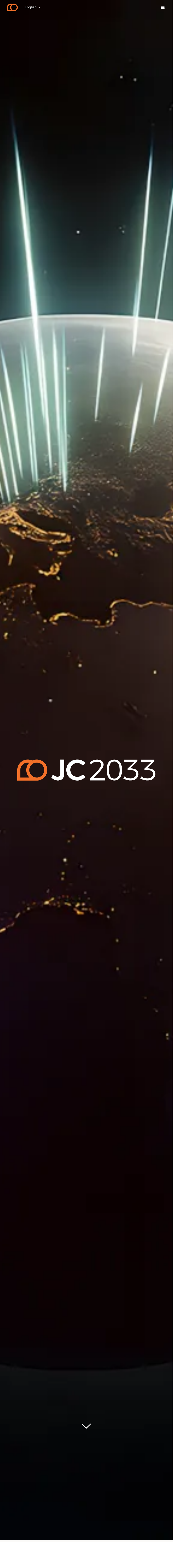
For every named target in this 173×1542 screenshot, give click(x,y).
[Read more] (86, 1426)
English (30, 7)
